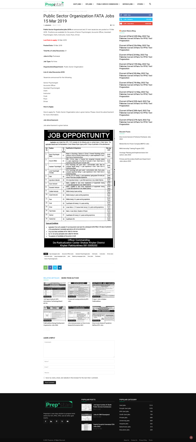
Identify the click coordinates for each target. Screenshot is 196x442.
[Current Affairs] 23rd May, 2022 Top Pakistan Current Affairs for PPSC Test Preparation (135, 47)
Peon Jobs (90, 256)
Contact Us (134, 440)
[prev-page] (44, 329)
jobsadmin (48, 25)
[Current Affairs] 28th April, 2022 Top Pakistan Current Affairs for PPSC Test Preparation (135, 112)
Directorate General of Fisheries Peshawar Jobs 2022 (135, 138)
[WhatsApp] (45, 268)
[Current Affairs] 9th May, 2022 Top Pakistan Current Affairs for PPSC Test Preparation (135, 75)
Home (45, 11)
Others (140, 4)
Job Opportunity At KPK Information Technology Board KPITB (52, 301)
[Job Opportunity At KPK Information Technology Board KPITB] (54, 289)
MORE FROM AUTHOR (70, 278)
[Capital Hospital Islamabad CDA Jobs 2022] (86, 427)
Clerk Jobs (94, 254)
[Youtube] (68, 421)
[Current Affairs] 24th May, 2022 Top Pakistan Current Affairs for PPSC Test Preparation (135, 38)
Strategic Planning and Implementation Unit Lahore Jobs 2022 (133, 154)
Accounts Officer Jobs (67, 254)
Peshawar (97, 256)
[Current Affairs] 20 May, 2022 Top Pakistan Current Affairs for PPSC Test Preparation (135, 57)
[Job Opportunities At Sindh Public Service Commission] (86, 407)
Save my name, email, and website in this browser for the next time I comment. (72, 378)
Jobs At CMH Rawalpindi (101, 414)
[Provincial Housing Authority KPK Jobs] (79, 289)
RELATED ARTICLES (51, 278)
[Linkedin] (60, 268)
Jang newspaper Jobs (60, 256)
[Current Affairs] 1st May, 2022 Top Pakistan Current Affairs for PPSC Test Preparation (135, 94)
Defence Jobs (128, 4)
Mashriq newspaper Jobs (78, 256)
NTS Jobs (89, 4)
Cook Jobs (102, 254)
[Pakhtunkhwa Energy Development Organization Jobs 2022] (54, 313)
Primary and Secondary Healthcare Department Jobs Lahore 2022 (135, 160)
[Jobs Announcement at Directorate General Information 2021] (79, 313)
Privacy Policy (143, 440)
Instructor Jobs (48, 256)
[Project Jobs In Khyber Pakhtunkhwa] (103, 289)
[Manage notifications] (191, 437)
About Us (126, 440)
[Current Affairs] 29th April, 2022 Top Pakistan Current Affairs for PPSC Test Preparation (135, 103)
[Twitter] (55, 268)
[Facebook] (50, 268)
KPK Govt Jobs (53, 11)
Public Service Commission (107, 4)
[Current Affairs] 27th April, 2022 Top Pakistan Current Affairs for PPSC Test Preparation (135, 122)
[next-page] (48, 329)
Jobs (69, 256)
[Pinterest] (57, 421)
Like (150, 15)
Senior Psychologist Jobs (50, 258)
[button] (150, 4)
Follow (148, 19)
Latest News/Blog (128, 31)
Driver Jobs (110, 254)
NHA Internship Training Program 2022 (131, 148)
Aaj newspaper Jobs (54, 254)
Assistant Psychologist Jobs (83, 254)
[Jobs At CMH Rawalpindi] (86, 417)
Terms (151, 440)
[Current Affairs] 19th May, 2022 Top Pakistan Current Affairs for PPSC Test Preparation (135, 66)
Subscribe (148, 23)
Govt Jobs (77, 4)
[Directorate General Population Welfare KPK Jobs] (103, 313)
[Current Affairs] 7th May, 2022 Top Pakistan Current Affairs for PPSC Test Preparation (135, 85)
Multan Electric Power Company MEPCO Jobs (134, 144)
